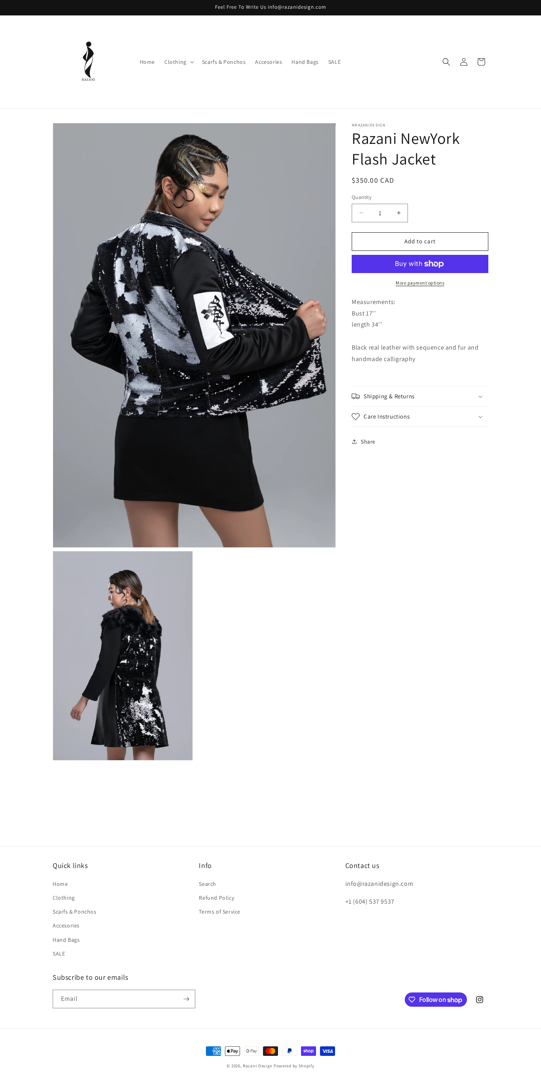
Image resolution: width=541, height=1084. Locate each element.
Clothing (64, 897)
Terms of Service (219, 911)
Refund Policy (216, 897)
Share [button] (368, 441)
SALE (59, 953)
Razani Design (257, 1066)
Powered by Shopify (294, 1066)
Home (60, 883)
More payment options (420, 283)
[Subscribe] (186, 999)
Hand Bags (66, 939)
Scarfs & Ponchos (75, 911)
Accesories (66, 925)
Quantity (361, 197)
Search (207, 883)
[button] (178, 62)
